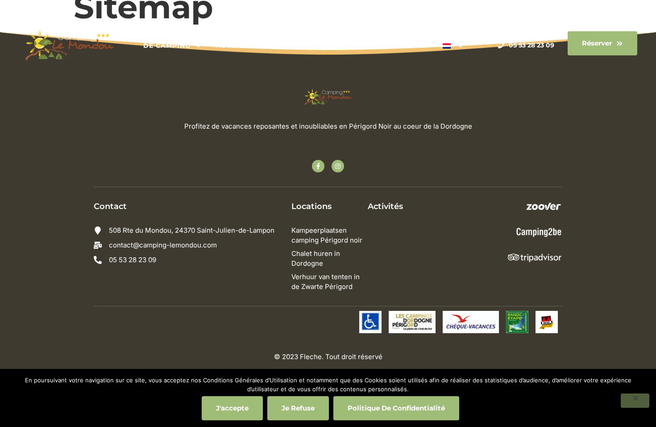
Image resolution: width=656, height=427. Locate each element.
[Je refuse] (635, 401)
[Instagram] (338, 166)
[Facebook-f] (318, 166)
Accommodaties (249, 46)
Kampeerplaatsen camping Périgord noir (326, 235)
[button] (602, 43)
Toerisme (326, 46)
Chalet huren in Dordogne (315, 258)
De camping (167, 46)
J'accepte (232, 408)
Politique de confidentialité (396, 408)
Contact (411, 46)
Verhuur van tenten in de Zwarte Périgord (325, 281)
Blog (369, 46)
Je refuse (298, 408)
